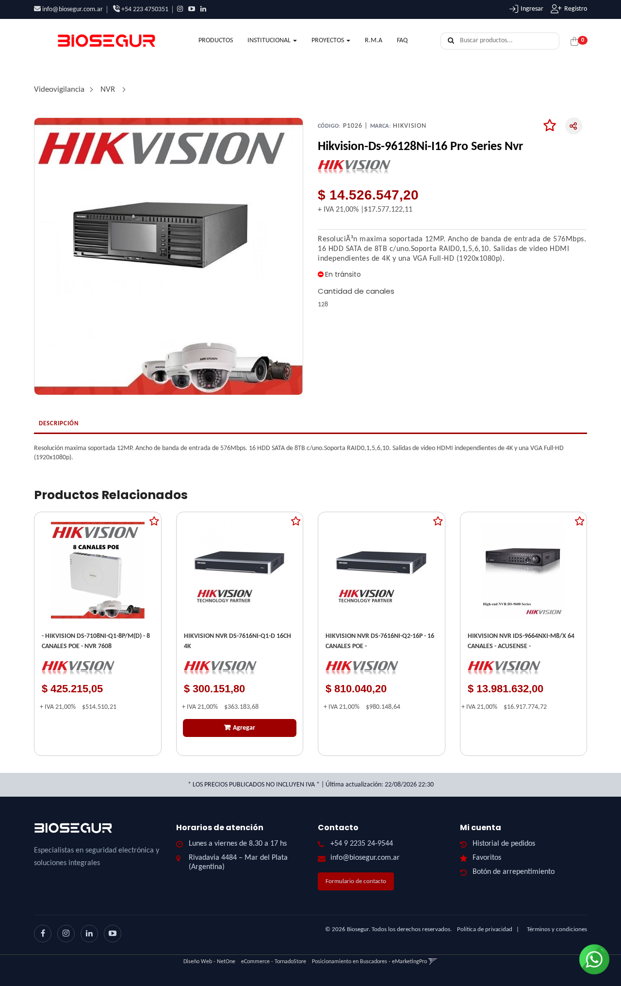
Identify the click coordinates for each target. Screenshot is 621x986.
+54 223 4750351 (144, 9)
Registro (575, 9)
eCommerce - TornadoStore (273, 962)
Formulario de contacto (356, 881)
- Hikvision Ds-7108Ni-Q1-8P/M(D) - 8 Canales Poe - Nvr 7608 (96, 641)
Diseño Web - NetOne (209, 962)
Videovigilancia (59, 89)
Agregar (244, 728)
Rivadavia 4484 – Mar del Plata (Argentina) (238, 862)
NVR (108, 89)
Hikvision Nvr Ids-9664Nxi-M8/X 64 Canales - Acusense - (521, 641)
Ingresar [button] (532, 9)
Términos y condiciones (557, 929)
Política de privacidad (484, 929)
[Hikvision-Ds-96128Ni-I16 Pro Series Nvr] (168, 256)
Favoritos (487, 858)
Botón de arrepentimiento (514, 872)
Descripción (59, 423)
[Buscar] (451, 41)
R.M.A (373, 40)
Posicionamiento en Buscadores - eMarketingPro (369, 962)
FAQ (402, 40)
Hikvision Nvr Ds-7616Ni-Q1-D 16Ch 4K (237, 641)
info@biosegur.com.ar (72, 9)
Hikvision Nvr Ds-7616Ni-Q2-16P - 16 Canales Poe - (380, 641)
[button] (433, 962)
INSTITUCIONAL (269, 40)
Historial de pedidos (504, 844)
